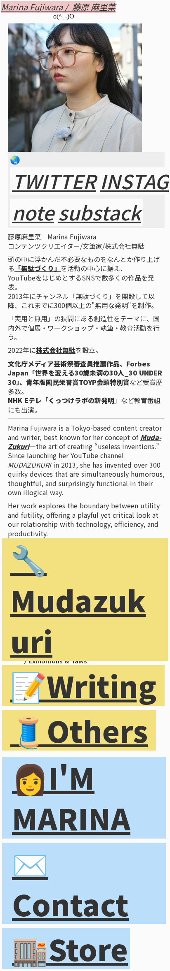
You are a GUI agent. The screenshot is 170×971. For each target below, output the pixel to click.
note (33, 212)
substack (99, 212)
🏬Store (70, 948)
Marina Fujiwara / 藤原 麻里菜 (58, 7)
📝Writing (83, 685)
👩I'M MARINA (71, 797)
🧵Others (79, 730)
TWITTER (54, 181)
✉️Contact (70, 883)
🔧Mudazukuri (78, 599)
